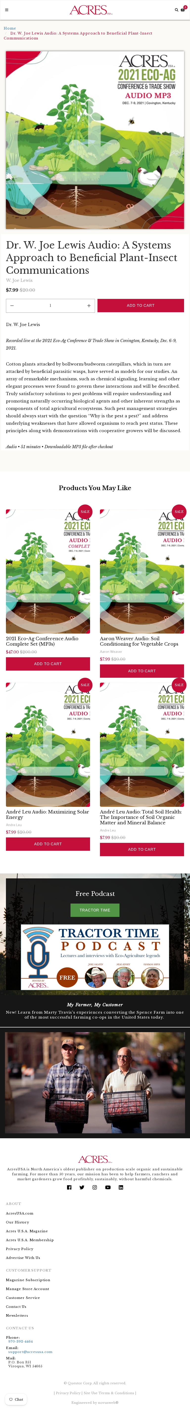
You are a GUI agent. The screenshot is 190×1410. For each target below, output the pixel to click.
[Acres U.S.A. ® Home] (91, 10)
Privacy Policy (19, 1249)
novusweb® (108, 1403)
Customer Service (23, 1298)
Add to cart (48, 664)
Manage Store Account (27, 1289)
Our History (17, 1222)
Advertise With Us (23, 1258)
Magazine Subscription (28, 1280)
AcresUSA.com (19, 1213)
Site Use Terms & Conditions (109, 1393)
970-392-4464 (20, 1341)
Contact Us (16, 1307)
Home (10, 28)
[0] (183, 10)
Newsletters (17, 1315)
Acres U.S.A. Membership (30, 1240)
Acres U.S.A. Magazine (27, 1231)
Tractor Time (95, 910)
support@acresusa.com (30, 1352)
